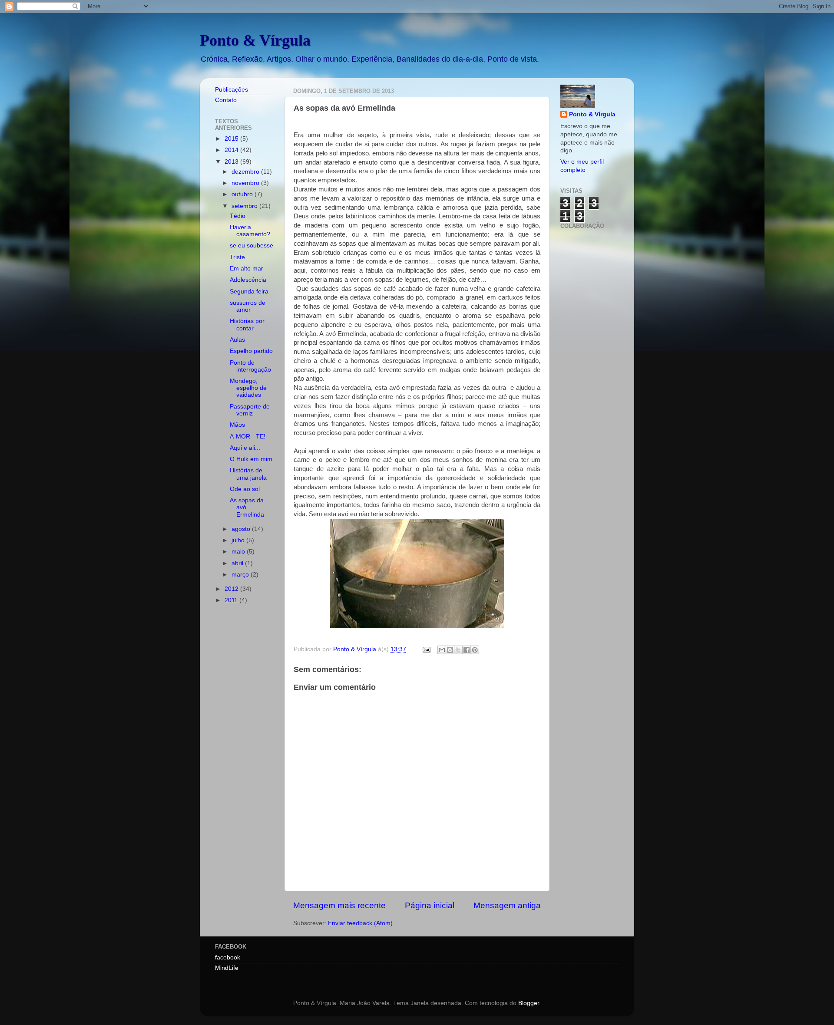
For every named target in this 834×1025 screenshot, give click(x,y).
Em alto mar (246, 268)
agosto (242, 529)
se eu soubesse (251, 245)
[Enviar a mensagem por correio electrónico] (426, 649)
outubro (243, 194)
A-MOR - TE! (247, 436)
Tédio (237, 216)
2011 (232, 600)
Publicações (231, 89)
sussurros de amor (247, 306)
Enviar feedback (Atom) (360, 923)
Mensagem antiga (507, 905)
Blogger (528, 1003)
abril (238, 563)
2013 (232, 161)
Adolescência (248, 280)
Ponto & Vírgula (255, 40)
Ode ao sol (245, 489)
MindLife (226, 968)
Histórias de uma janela (248, 474)
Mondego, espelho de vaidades (248, 388)
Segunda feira (249, 291)
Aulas (237, 339)
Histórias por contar (247, 324)
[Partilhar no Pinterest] (474, 650)
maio (239, 551)
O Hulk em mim (251, 459)
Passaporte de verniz (250, 410)
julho (239, 540)
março (241, 574)
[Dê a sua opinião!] (450, 650)
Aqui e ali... (245, 448)
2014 (232, 150)
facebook (227, 957)
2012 (232, 589)
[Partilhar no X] (458, 650)
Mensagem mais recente (339, 905)
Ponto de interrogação (250, 366)
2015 (232, 138)
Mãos (237, 425)
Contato (226, 100)
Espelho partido (251, 351)
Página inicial (429, 905)
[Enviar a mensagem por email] (441, 650)
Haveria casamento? (250, 230)
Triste (237, 257)
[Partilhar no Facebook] (466, 650)
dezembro (246, 171)
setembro (245, 206)
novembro (246, 183)
